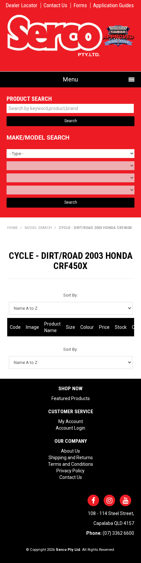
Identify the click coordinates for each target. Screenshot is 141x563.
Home (12, 228)
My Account (70, 421)
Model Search (38, 228)
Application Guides (113, 5)
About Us (70, 451)
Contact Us (55, 5)
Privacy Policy (70, 470)
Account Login (70, 428)
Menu (70, 79)
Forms (80, 5)
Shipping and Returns (71, 457)
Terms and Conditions (70, 464)
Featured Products (70, 398)
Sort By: (70, 295)
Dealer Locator (21, 5)
